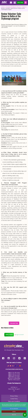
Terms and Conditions (14, 401)
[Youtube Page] (9, 358)
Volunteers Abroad (4, 2)
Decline (14, 411)
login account (20, 334)
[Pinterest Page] (25, 358)
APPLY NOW (9, 334)
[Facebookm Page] (19, 358)
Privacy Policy (14, 396)
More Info (14, 414)
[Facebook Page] (3, 358)
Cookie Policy (14, 398)
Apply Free (20, 2)
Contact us (11, 2)
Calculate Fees (14, 2)
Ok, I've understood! (14, 408)
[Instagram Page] (14, 358)
